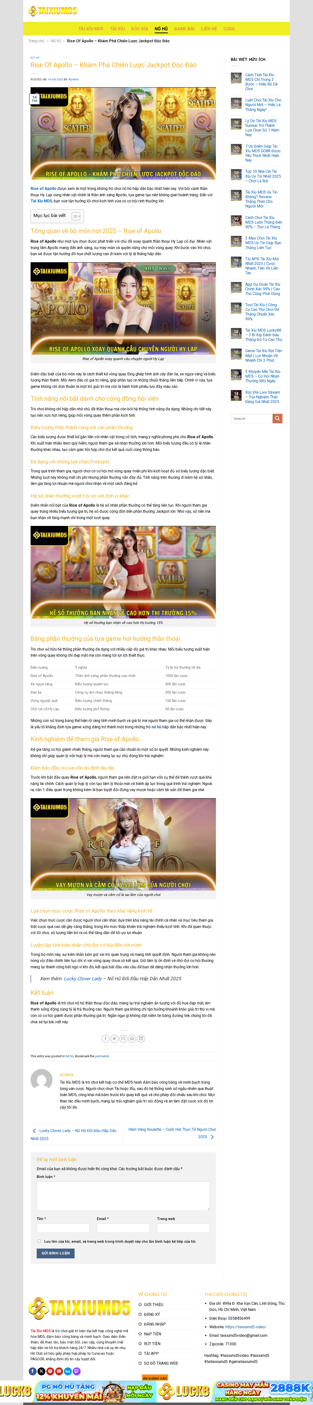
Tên (41, 1219)
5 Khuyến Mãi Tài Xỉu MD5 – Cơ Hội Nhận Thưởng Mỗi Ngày (262, 376)
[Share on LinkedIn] (141, 1039)
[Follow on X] (41, 1371)
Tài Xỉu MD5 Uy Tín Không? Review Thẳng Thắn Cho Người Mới (261, 199)
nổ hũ (156, 727)
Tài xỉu (117, 28)
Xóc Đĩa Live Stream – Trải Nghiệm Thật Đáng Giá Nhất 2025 (262, 397)
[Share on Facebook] (106, 1039)
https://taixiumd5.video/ (246, 1327)
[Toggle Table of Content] (73, 216)
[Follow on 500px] (68, 1371)
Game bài (184, 28)
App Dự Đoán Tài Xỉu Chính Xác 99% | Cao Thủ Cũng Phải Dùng (262, 289)
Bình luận (46, 1177)
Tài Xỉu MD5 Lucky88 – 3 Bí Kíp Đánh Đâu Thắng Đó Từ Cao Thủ (263, 335)
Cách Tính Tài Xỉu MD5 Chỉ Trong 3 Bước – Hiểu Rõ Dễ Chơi (261, 82)
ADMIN (73, 79)
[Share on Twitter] (115, 1039)
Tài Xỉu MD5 (41, 201)
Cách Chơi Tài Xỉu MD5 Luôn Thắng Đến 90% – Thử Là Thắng (263, 222)
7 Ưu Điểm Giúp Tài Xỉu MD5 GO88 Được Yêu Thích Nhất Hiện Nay (263, 153)
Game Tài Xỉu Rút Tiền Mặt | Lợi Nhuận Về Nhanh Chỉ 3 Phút (263, 355)
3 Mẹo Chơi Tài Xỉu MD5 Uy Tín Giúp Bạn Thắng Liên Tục (263, 243)
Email (103, 1219)
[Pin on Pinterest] (132, 1039)
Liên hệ (209, 28)
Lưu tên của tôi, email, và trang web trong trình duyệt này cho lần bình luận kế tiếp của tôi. (120, 1242)
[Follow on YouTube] (59, 1371)
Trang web (166, 1219)
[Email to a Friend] (123, 1039)
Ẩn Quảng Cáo (155, 1378)
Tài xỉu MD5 (90, 28)
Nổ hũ (161, 28)
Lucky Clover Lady (82, 978)
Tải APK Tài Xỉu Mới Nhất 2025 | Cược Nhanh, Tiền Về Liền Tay (262, 266)
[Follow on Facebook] (33, 1371)
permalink (102, 1056)
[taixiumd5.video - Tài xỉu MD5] (52, 11)
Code (229, 28)
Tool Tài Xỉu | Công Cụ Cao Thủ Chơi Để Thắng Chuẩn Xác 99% (262, 312)
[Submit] (277, 418)
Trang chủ (36, 41)
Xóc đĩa (139, 28)
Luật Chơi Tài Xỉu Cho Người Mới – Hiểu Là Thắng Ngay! (263, 105)
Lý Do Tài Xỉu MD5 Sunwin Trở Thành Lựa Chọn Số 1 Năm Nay (262, 128)
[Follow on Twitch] (77, 1371)
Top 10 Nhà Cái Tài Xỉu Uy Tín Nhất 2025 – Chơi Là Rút (263, 176)
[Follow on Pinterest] (50, 1371)
